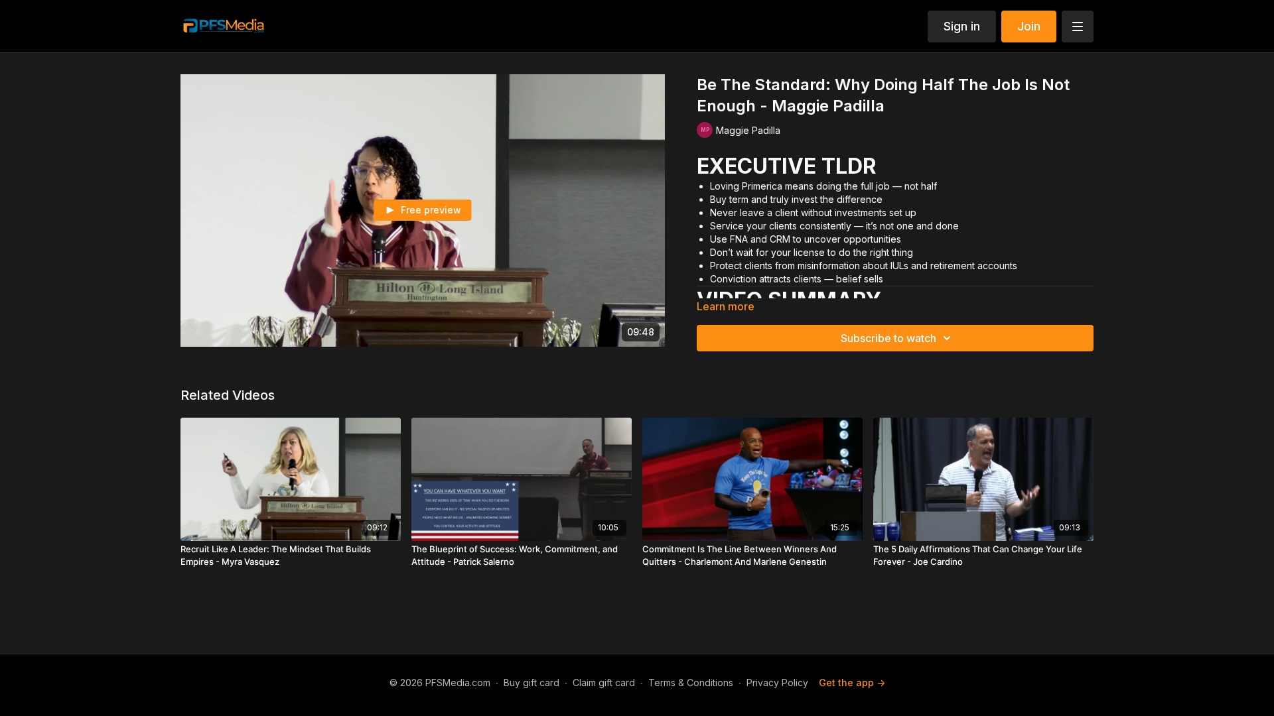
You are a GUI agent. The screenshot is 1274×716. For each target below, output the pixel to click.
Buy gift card (531, 682)
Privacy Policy (777, 682)
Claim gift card (604, 682)
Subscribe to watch (888, 338)
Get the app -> (852, 682)
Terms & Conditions (690, 682)
